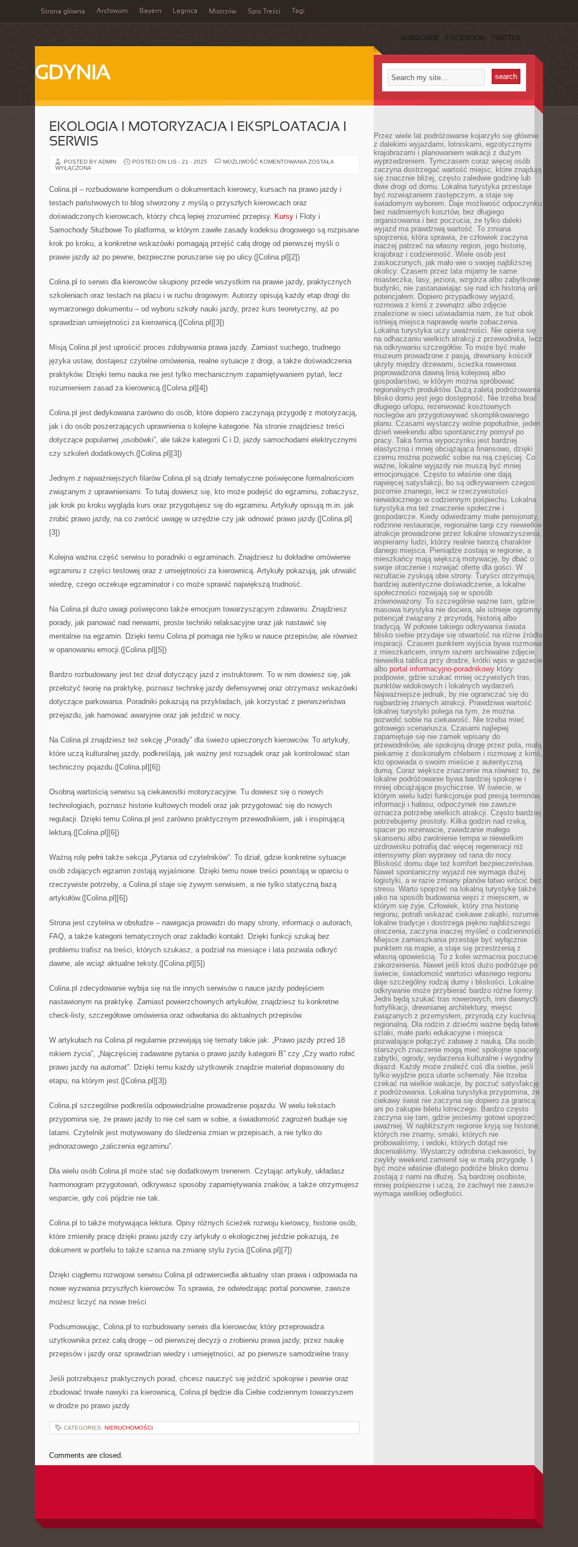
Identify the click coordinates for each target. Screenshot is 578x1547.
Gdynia (73, 73)
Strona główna (63, 11)
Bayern (150, 11)
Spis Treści (264, 11)
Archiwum (112, 11)
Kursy (284, 216)
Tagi (298, 11)
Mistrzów (223, 11)
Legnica (185, 11)
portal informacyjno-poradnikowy (441, 669)
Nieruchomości (128, 1428)
